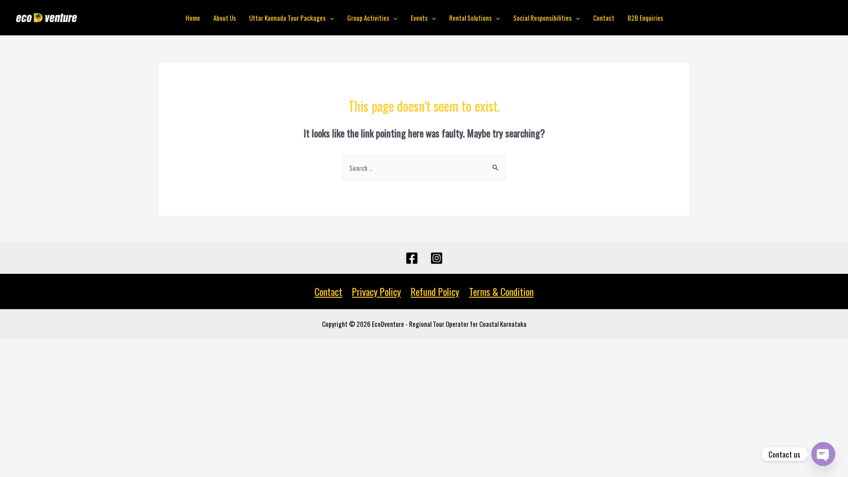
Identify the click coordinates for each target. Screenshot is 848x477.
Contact (603, 18)
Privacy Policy (376, 291)
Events (419, 18)
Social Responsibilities (542, 18)
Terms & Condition (501, 291)
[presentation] (330, 17)
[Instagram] (436, 258)
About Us (224, 18)
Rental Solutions (470, 18)
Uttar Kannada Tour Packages (287, 18)
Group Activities (368, 18)
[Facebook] (411, 258)
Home (193, 18)
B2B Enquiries (645, 18)
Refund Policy (435, 291)
